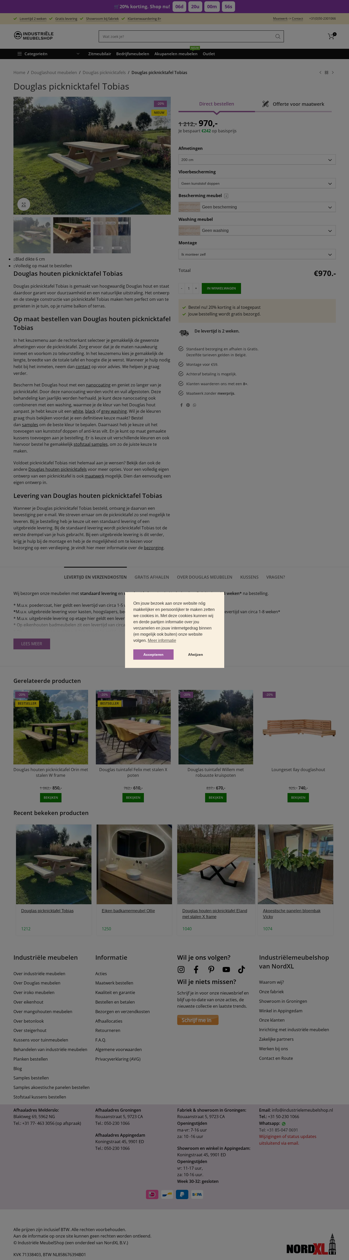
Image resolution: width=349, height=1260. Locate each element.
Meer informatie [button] (162, 640)
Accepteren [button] (153, 654)
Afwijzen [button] (195, 654)
